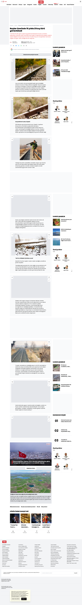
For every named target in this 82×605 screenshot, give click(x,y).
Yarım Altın (37, 555)
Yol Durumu (20, 560)
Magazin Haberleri (5, 550)
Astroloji (20, 563)
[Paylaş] (49, 60)
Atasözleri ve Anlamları (71, 544)
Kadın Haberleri (5, 557)
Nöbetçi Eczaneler (21, 549)
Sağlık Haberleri (5, 555)
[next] (51, 521)
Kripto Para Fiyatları (6, 566)
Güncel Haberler (5, 549)
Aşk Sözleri (37, 549)
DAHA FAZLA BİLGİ (15, 598)
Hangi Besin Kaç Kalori (55, 555)
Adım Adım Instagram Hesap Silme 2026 (72, 561)
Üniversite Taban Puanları (56, 547)
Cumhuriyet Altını (38, 558)
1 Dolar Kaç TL (37, 561)
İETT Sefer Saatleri (70, 550)
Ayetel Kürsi (37, 546)
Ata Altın (36, 557)
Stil (65, 4)
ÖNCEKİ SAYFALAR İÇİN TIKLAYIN (30, 54)
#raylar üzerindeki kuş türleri (28, 506)
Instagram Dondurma (22, 564)
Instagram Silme (21, 566)
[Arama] (1, 1)
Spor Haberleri (5, 552)
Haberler (11, 25)
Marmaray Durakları (55, 563)
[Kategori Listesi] (80, 1)
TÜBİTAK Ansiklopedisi (55, 554)
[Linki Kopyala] (26, 46)
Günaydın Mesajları (38, 550)
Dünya (20, 4)
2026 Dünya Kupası (22, 561)
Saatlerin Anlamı (38, 547)
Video (61, 4)
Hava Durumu (21, 558)
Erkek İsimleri (53, 564)
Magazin (29, 4)
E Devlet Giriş (20, 554)
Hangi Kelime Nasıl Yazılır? (56, 558)
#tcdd (38, 506)
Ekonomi (15, 4)
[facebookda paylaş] (11, 46)
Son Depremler (21, 557)
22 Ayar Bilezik (37, 560)
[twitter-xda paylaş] (13, 46)
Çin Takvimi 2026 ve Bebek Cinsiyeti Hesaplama (72, 548)
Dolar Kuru (4, 563)
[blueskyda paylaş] (16, 46)
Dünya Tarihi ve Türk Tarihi (56, 550)
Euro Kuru (4, 564)
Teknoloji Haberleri (5, 558)
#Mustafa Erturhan (15, 506)
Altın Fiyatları (4, 561)
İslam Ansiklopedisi (54, 552)
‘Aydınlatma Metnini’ (15, 596)
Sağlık (39, 4)
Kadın (35, 4)
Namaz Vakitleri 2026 (22, 546)
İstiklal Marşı (20, 550)
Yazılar (45, 4)
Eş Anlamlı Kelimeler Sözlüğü (56, 557)
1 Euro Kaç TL (37, 563)
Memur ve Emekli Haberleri (7, 560)
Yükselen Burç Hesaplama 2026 (73, 553)
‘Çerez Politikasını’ (23, 595)
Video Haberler (53, 544)
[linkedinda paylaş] (19, 46)
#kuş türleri (44, 506)
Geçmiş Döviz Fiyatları (71, 556)
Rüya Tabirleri (53, 549)
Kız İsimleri (53, 566)
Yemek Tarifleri (37, 544)
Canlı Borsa (20, 544)
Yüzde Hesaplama (70, 555)
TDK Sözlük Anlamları (55, 546)
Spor (25, 4)
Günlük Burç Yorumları (22, 555)
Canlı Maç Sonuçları (39, 564)
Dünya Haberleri (5, 554)
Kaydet (75, 573)
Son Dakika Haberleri (6, 544)
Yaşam (15, 25)
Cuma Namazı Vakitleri (22, 547)
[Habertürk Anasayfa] (41, 2)
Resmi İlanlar (70, 4)
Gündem (9, 4)
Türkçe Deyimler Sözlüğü (71, 546)
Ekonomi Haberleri (5, 547)
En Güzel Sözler (54, 560)
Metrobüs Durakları (54, 561)
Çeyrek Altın (37, 554)
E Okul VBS (20, 552)
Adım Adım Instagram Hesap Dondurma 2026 (72, 559)
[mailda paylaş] (24, 46)
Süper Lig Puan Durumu (39, 566)
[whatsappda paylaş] (21, 46)
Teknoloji (50, 4)
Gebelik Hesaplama (71, 551)
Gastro (56, 4)
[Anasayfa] (4, 542)
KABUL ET (24, 598)
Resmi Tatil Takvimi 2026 (72, 563)
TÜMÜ (54, 103)
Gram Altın (37, 552)
